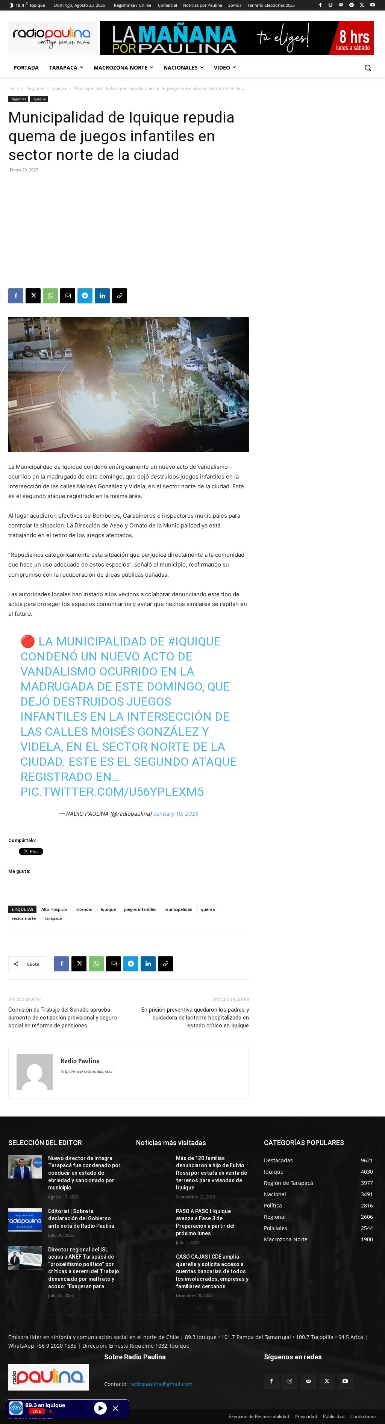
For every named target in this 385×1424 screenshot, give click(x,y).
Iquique (59, 88)
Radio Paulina (80, 1060)
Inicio (13, 88)
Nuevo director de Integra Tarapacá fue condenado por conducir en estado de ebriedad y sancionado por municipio (84, 1173)
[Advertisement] (128, 232)
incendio (84, 909)
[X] (362, 5)
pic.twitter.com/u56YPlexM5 (112, 792)
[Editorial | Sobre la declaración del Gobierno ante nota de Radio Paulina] (25, 1220)
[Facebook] (320, 5)
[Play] (100, 1408)
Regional (35, 88)
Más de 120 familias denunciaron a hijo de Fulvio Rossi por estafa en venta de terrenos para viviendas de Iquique (211, 1173)
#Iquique (194, 641)
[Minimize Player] (115, 1408)
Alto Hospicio (54, 909)
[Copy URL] (119, 295)
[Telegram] (84, 295)
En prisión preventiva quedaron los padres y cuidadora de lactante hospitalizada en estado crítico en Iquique (195, 1017)
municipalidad (178, 909)
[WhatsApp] (50, 295)
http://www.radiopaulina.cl (86, 1071)
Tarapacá (53, 918)
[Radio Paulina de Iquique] (52, 38)
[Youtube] (372, 5)
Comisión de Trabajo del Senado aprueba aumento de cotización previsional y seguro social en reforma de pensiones (62, 1017)
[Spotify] (351, 5)
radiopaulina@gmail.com (160, 1384)
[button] (368, 68)
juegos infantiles (140, 909)
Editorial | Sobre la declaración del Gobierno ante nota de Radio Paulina (81, 1218)
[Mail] (341, 5)
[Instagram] (330, 5)
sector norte (24, 918)
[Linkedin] (102, 295)
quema (208, 909)
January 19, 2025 (176, 813)
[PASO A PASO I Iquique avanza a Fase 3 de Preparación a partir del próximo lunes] (153, 1220)
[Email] (67, 295)
